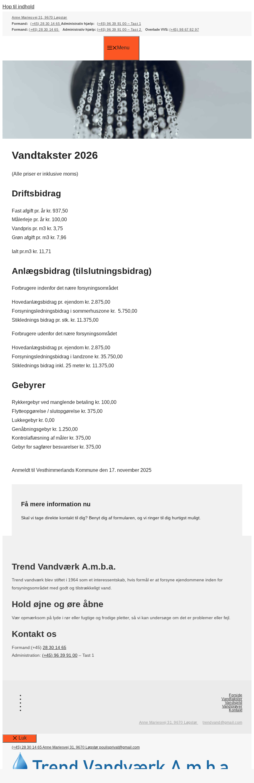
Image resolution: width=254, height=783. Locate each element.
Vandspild (233, 702)
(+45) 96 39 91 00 (59, 655)
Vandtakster (231, 699)
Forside (235, 695)
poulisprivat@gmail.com (119, 747)
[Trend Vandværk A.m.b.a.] (57, 56)
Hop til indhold (18, 6)
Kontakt (235, 710)
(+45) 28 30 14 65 (45, 23)
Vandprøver (232, 706)
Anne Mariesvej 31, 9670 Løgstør (39, 17)
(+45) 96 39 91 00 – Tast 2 (119, 29)
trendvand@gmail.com (222, 722)
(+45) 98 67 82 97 (184, 29)
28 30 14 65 (54, 647)
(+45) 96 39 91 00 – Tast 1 (119, 23)
